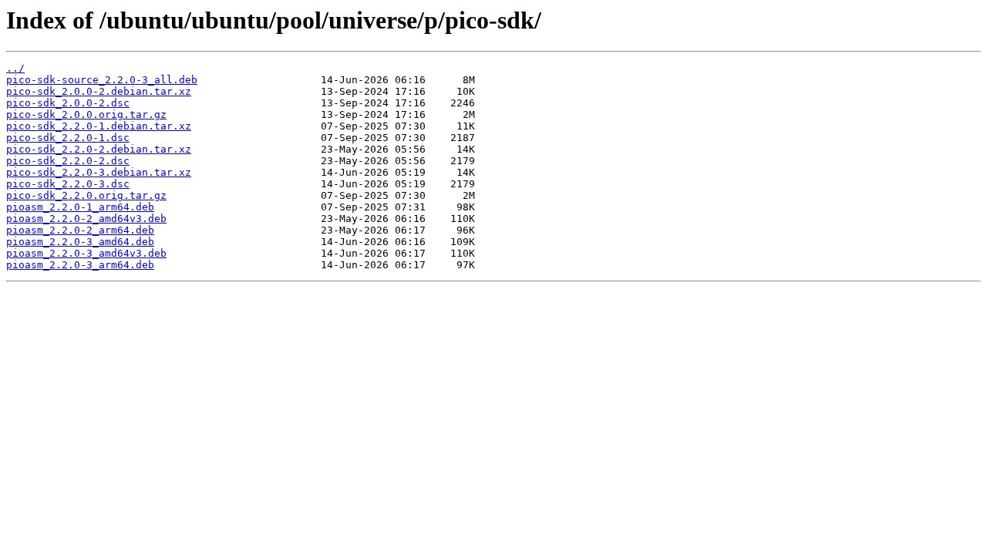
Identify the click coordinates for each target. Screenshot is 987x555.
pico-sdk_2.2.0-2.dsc (68, 160)
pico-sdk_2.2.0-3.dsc (68, 184)
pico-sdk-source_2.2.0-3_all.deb (101, 80)
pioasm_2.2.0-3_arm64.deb (80, 265)
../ (15, 68)
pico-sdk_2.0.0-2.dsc (68, 103)
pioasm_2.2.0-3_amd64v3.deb (86, 253)
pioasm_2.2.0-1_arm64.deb (80, 207)
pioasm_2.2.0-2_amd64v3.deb (86, 218)
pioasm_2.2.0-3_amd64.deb (80, 241)
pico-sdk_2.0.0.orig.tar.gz (86, 114)
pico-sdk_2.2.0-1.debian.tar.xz (98, 126)
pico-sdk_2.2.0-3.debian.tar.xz (98, 172)
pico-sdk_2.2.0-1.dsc (68, 137)
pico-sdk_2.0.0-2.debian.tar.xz (98, 91)
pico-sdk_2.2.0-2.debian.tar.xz (98, 149)
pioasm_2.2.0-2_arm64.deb (80, 230)
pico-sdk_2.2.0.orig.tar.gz (86, 195)
